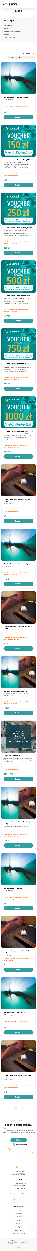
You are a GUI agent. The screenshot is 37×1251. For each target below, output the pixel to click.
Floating (7, 28)
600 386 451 (21, 1145)
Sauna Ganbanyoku (12, 31)
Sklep (18, 1227)
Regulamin (18, 1230)
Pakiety (7, 34)
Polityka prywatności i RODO (12, 1242)
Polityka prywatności (18, 1233)
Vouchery (8, 25)
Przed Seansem (18, 1213)
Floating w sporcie (18, 1210)
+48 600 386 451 (20, 1188)
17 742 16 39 (19, 1190)
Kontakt (18, 1223)
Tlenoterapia (9, 37)
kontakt (16, 1140)
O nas (18, 1220)
